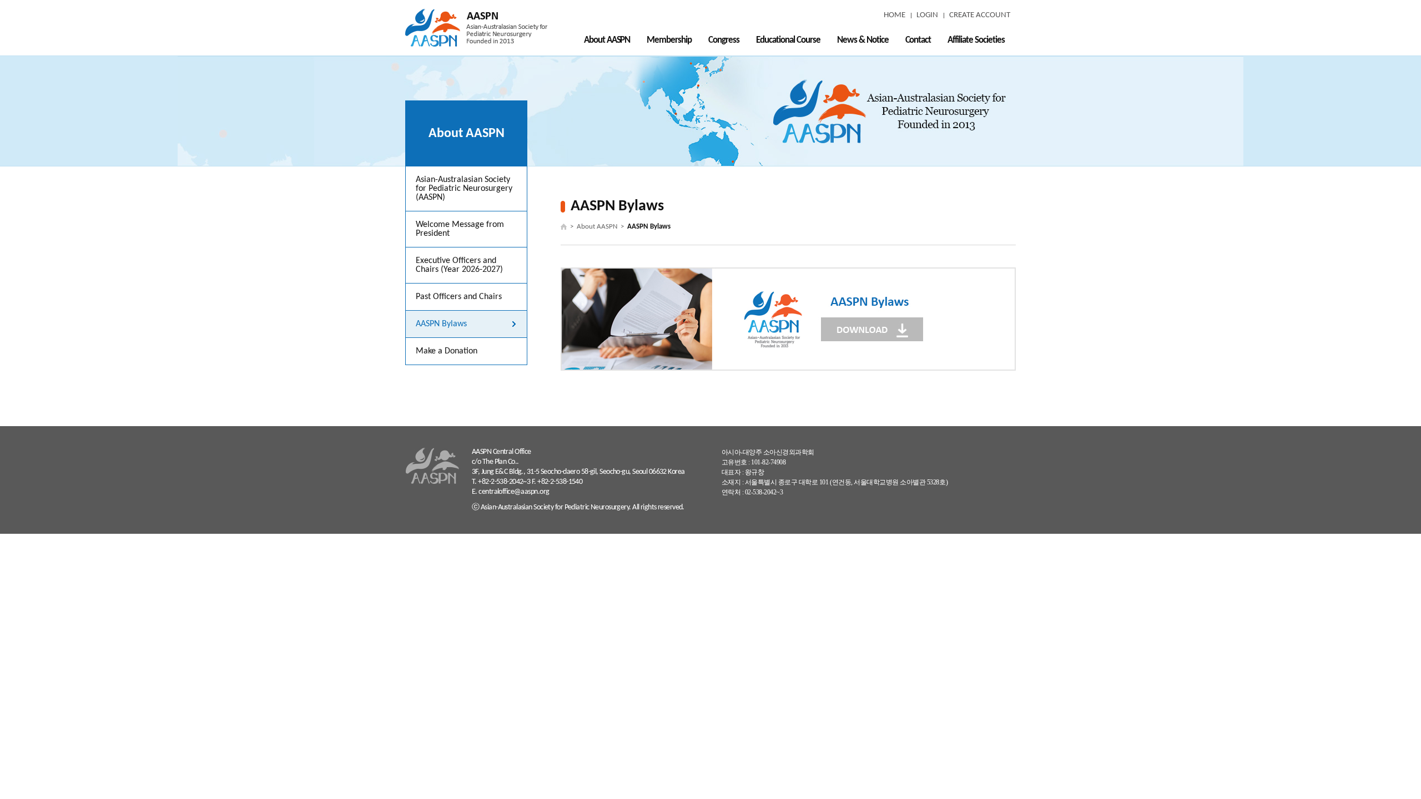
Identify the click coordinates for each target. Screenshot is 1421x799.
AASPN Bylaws (441, 324)
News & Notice (863, 40)
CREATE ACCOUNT (979, 15)
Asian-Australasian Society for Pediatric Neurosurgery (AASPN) (464, 188)
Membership (669, 40)
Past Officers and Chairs (459, 296)
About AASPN (607, 40)
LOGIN (927, 15)
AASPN (476, 28)
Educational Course (788, 40)
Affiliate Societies (976, 40)
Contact (918, 40)
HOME (894, 15)
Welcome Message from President (460, 229)
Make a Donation (446, 351)
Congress (723, 40)
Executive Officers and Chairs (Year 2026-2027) (459, 265)
